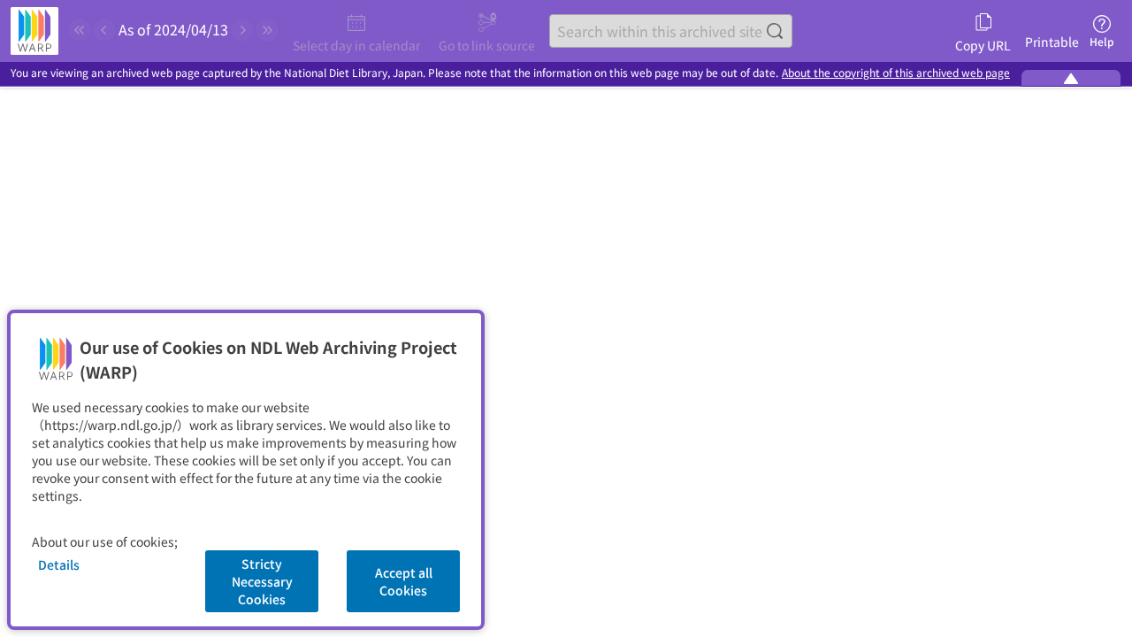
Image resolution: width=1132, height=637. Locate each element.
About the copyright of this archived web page (896, 73)
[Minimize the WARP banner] (1071, 78)
